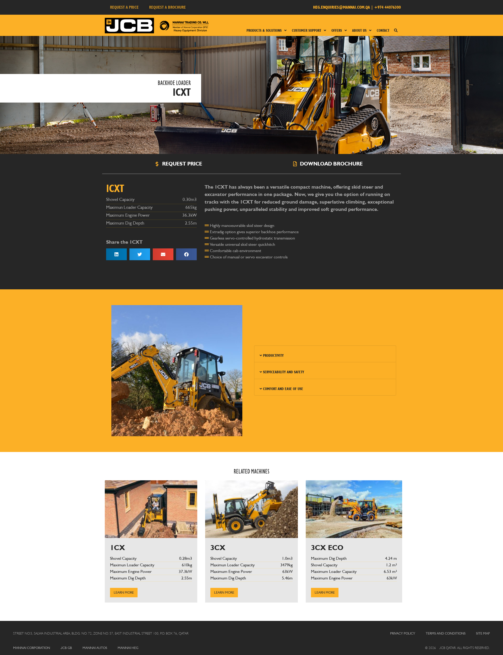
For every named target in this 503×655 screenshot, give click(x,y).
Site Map (483, 633)
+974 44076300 (387, 7)
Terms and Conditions (446, 633)
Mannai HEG (128, 648)
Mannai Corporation (31, 648)
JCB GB (66, 648)
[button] (116, 254)
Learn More (124, 592)
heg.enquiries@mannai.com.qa (341, 7)
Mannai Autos (95, 648)
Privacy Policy (402, 633)
